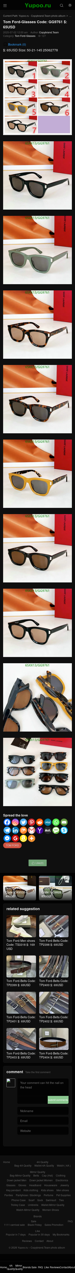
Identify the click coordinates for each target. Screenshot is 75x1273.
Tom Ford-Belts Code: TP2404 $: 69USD (53, 1055)
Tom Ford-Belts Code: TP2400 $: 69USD (53, 983)
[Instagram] (15, 822)
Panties (8, 1195)
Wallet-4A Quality (44, 1165)
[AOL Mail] (47, 830)
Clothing (60, 1175)
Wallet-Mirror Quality (52, 1205)
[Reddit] (39, 822)
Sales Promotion (54, 1224)
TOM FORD (12, 845)
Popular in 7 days (16, 1234)
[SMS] (56, 830)
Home (6, 1162)
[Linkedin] (15, 830)
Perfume (48, 1195)
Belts (36, 1175)
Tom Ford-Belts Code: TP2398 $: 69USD (53, 942)
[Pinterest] (31, 822)
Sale (33, 1221)
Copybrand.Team (49, 32)
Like (37, 1231)
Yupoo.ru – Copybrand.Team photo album (41, 1247)
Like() (38, 863)
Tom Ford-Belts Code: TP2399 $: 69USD (21, 983)
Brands (38, 1216)
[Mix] (23, 830)
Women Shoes (50, 1209)
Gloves (22, 1185)
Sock (40, 1200)
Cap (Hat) (47, 1175)
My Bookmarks (61, 1234)
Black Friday (35, 1224)
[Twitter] (23, 822)
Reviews (27, 1241)
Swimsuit (51, 1200)
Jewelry (64, 1185)
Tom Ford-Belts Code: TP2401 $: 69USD (21, 1019)
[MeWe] (47, 822)
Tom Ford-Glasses (25, 35)
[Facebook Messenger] (7, 838)
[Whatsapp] (56, 822)
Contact (39, 1241)
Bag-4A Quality (22, 1165)
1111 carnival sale (14, 1224)
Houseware (50, 1185)
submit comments (58, 1099)
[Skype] (64, 830)
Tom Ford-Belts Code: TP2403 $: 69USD (21, 1055)
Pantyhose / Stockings (28, 1195)
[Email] (64, 822)
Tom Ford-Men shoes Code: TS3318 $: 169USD (20, 944)
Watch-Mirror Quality (27, 1209)
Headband (35, 1185)
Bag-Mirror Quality (20, 1175)
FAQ (70, 1221)
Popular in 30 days (39, 1234)
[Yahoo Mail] (39, 830)
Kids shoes (47, 1190)
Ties (61, 1200)
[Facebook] (7, 822)
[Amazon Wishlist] (23, 838)
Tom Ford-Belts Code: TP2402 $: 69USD (53, 1019)
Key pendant (13, 1190)
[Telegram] (7, 830)
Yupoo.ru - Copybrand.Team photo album (42, 15)
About (49, 1241)
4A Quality (42, 1162)
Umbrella (33, 1205)
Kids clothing (31, 1190)
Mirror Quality (37, 1172)
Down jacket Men (16, 1180)
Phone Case (18, 1200)
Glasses (10, 1185)
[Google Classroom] (15, 838)
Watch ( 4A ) (64, 1165)
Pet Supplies (63, 1195)
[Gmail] (31, 830)
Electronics (62, 1180)
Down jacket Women (41, 1180)
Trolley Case (18, 1205)
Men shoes (62, 1190)
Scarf (31, 1200)
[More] (31, 838)
